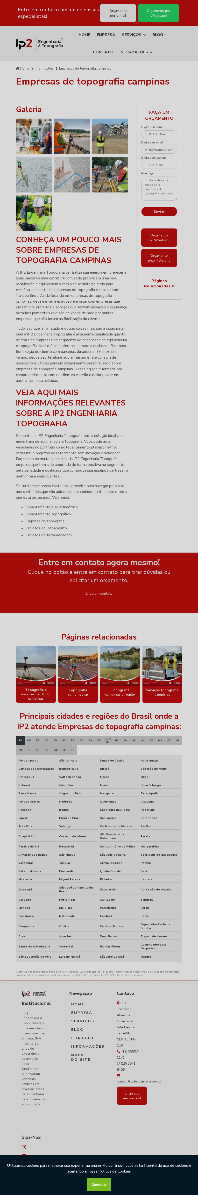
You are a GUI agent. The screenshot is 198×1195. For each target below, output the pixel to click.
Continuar (99, 1185)
